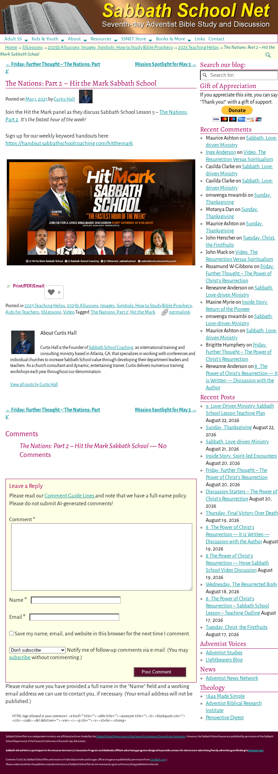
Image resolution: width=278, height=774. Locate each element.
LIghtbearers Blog (224, 660)
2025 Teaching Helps (198, 47)
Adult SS (13, 38)
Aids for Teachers (22, 312)
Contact (216, 38)
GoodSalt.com (158, 759)
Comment (22, 519)
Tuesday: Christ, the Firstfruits (236, 627)
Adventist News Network (232, 678)
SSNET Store (133, 38)
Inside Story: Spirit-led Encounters (241, 456)
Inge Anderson (221, 152)
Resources (101, 38)
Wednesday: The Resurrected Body (241, 584)
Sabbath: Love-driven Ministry (237, 441)
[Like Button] (51, 292)
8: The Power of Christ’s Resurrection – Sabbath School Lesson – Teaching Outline (237, 606)
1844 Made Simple (225, 696)
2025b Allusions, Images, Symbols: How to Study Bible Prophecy (110, 47)
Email (17, 617)
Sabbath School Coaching (111, 347)
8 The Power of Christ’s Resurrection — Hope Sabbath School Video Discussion (237, 563)
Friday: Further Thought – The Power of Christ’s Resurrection (240, 273)
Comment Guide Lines (69, 495)
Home (11, 47)
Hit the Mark (142, 312)
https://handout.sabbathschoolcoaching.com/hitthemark (69, 143)
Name (18, 600)
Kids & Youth (45, 38)
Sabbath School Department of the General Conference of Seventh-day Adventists (140, 736)
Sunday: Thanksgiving (229, 427)
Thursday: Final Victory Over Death (242, 513)
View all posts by (34, 384)
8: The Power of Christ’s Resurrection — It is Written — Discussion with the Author (238, 534)
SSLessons (32, 47)
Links (202, 38)
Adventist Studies (224, 652)
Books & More (170, 38)
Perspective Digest (225, 717)
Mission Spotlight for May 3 (166, 64)
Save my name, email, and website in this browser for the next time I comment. (102, 633)
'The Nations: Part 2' (109, 312)
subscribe (20, 657)
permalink (179, 312)
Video (69, 312)
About (74, 38)
